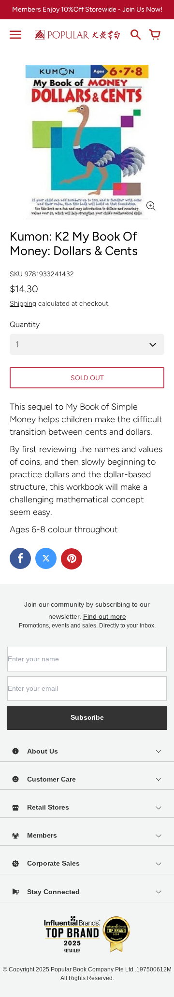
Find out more (104, 616)
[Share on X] (46, 558)
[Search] (135, 34)
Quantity (25, 324)
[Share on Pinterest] (71, 559)
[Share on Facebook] (20, 558)
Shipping (23, 303)
